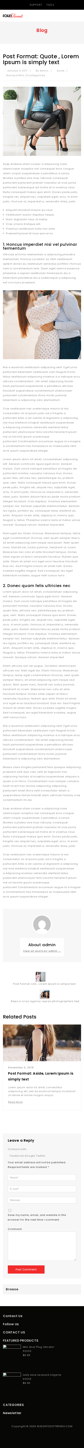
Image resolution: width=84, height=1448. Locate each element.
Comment (15, 1229)
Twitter (41, 1156)
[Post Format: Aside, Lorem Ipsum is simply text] (42, 1043)
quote (60, 70)
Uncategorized (35, 75)
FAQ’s (50, 5)
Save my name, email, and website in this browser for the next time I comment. (37, 1217)
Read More (15, 1102)
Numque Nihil (15, 75)
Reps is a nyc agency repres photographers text (46, 1001)
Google (30, 1156)
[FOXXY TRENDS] (13, 15)
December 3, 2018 (21, 1067)
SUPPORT (36, 5)
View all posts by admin (42, 951)
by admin (42, 70)
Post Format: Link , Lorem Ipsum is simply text (43, 984)
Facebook (17, 1156)
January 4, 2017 (17, 70)
